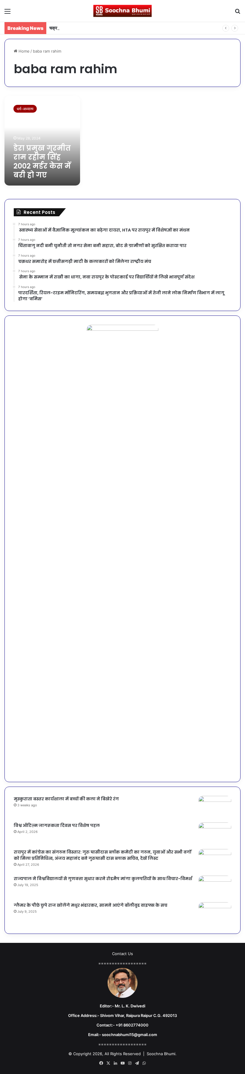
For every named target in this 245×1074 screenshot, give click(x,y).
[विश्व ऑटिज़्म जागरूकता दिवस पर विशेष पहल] (214, 833)
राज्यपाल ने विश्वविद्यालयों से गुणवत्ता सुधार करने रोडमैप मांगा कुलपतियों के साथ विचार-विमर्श (103, 879)
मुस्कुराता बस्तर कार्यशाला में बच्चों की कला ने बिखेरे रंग (66, 799)
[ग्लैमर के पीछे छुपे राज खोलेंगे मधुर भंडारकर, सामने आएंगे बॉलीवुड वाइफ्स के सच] (214, 913)
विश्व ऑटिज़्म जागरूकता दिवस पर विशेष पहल (57, 825)
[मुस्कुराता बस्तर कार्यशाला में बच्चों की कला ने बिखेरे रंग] (214, 807)
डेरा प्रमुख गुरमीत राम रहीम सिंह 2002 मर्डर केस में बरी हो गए (42, 161)
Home (23, 51)
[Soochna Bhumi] (122, 11)
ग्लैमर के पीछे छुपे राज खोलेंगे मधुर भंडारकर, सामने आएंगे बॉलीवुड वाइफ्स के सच (90, 905)
